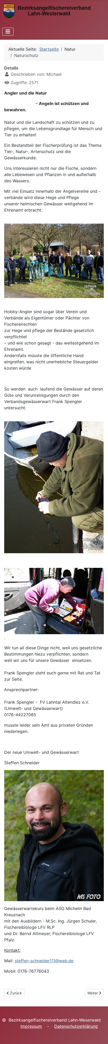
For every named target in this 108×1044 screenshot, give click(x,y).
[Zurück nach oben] (99, 1034)
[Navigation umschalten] (8, 32)
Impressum (31, 1026)
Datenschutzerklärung (76, 1026)
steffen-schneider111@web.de (44, 960)
